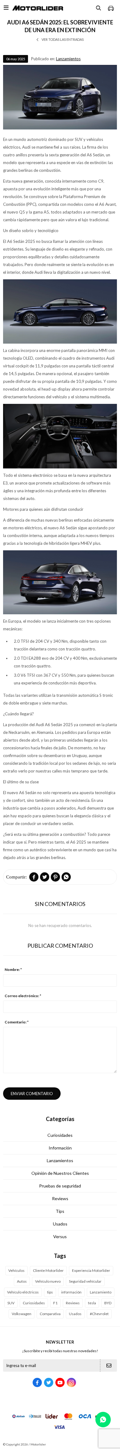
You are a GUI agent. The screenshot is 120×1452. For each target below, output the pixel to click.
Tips (60, 1211)
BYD (107, 1303)
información (71, 1292)
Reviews (60, 1198)
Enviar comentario (32, 1093)
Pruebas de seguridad (60, 1185)
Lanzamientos (68, 58)
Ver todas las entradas (63, 39)
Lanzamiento (100, 1292)
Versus (60, 1236)
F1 (55, 1303)
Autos (22, 1281)
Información (60, 1147)
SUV (10, 1303)
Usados (60, 1223)
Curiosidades (60, 1135)
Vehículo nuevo (48, 1281)
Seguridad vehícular (85, 1281)
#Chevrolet (99, 1313)
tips (50, 1292)
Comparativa (50, 1313)
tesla (92, 1303)
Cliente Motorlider (48, 1270)
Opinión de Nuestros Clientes (60, 1173)
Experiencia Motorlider (91, 1270)
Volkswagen (21, 1313)
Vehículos (16, 1270)
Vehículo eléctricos (23, 1292)
